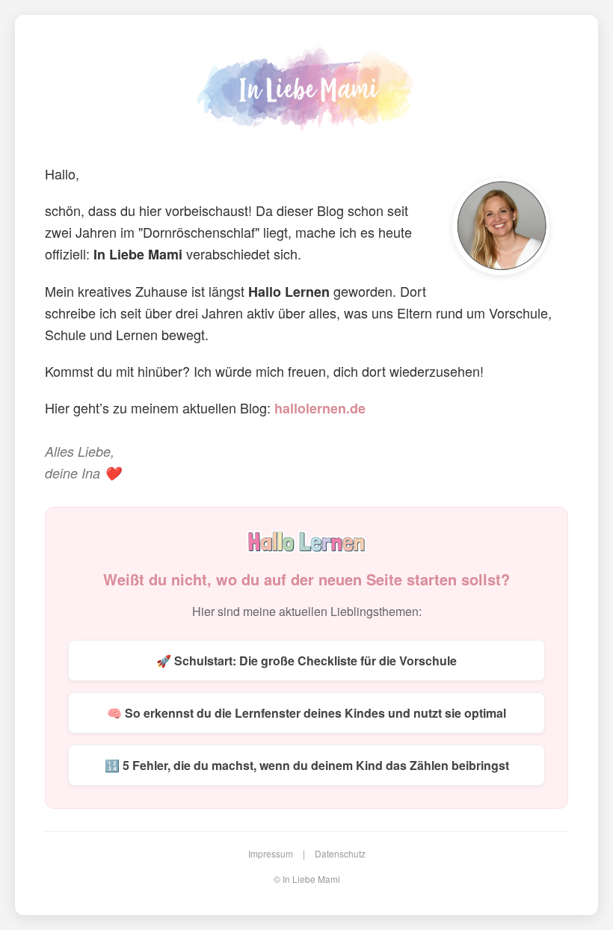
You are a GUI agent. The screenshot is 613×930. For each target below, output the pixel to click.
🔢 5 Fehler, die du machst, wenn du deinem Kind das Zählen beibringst (307, 765)
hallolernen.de (320, 408)
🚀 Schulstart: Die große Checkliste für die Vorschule (306, 660)
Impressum (270, 853)
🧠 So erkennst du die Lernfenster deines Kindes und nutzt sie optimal (306, 712)
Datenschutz (340, 853)
